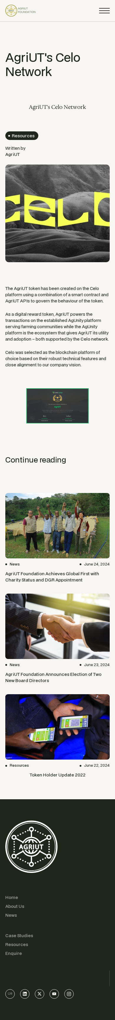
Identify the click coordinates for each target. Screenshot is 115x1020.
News (11, 915)
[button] (104, 11)
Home (11, 897)
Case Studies (19, 935)
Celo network (94, 339)
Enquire (13, 953)
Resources (16, 944)
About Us (14, 906)
